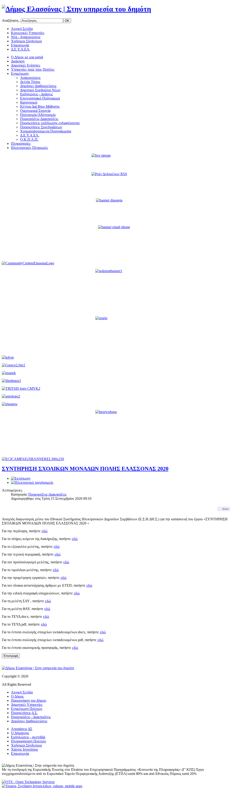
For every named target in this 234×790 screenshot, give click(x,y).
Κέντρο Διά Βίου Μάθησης (40, 106)
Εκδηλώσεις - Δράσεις (36, 94)
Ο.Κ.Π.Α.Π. (29, 139)
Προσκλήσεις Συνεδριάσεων (41, 127)
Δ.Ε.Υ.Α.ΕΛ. (20, 49)
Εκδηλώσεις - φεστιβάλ (28, 737)
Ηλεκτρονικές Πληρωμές (29, 148)
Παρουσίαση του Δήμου (28, 700)
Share (225, 509)
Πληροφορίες (21, 143)
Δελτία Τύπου (30, 82)
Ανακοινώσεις (30, 78)
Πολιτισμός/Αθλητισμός (38, 115)
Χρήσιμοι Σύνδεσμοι (26, 41)
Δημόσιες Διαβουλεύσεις (38, 86)
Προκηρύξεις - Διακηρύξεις (31, 717)
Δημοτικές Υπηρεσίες (27, 705)
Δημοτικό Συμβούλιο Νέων (40, 90)
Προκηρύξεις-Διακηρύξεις (39, 119)
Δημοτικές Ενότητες (25, 65)
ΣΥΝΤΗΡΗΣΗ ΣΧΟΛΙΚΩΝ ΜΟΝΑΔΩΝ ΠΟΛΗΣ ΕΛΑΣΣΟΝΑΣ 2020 (85, 469)
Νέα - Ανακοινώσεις (25, 37)
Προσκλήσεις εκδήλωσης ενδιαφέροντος (50, 123)
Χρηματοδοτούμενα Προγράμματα (45, 131)
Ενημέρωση (20, 73)
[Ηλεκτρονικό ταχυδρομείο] (32, 482)
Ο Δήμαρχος (20, 733)
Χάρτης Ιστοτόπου (24, 749)
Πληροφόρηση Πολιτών (28, 741)
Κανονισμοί (28, 102)
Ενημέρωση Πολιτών (26, 709)
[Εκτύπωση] (20, 478)
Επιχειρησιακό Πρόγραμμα (40, 98)
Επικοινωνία (20, 45)
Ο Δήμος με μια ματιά (27, 57)
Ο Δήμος (17, 696)
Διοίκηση (17, 61)
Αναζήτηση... (11, 20)
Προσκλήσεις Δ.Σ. (24, 713)
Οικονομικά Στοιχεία (35, 111)
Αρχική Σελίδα (22, 29)
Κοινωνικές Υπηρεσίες (27, 33)
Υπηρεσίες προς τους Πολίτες (32, 69)
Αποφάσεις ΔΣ (21, 729)
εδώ (45, 531)
